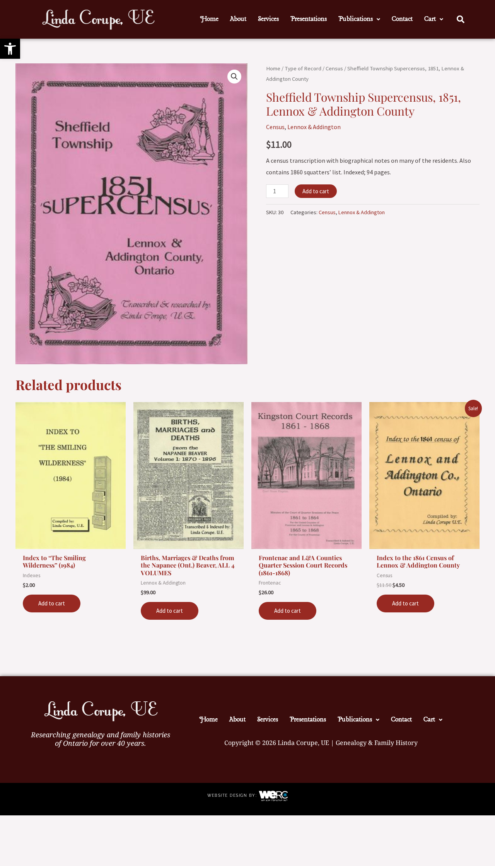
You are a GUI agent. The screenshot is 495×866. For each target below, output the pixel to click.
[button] (10, 49)
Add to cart (315, 191)
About (238, 19)
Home (209, 19)
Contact (402, 19)
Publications (355, 19)
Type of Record (303, 68)
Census (334, 68)
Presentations (308, 19)
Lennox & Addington (314, 127)
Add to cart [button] (51, 603)
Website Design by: (233, 795)
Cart (430, 19)
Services (268, 19)
